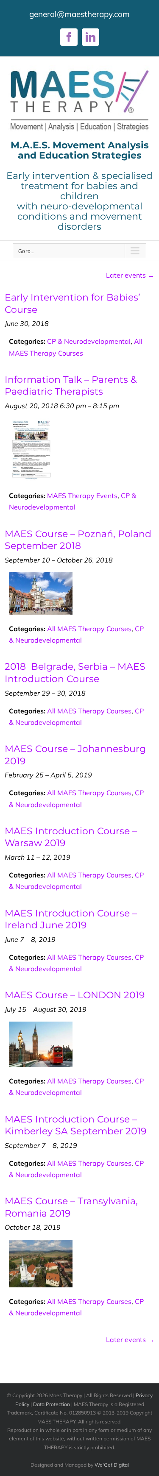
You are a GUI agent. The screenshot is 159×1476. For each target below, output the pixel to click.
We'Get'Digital (112, 1465)
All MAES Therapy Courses (89, 628)
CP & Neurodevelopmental (89, 341)
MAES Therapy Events (82, 495)
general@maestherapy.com (79, 14)
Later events (130, 275)
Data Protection (51, 1404)
